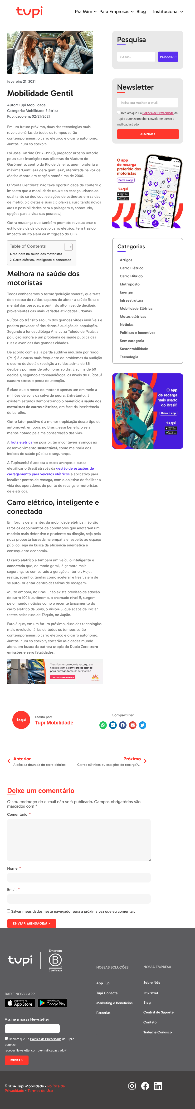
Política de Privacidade (158, 113)
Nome (13, 868)
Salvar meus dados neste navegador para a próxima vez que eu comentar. (73, 911)
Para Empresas (114, 11)
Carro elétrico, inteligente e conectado (42, 260)
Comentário (17, 814)
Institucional (166, 11)
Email (12, 889)
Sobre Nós (151, 982)
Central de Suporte (158, 1012)
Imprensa (150, 992)
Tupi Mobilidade (54, 723)
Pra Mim (83, 11)
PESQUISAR (168, 56)
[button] (103, 725)
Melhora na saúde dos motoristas (37, 254)
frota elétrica (21, 442)
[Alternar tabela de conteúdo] (66, 247)
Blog (141, 11)
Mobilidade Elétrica (42, 110)
